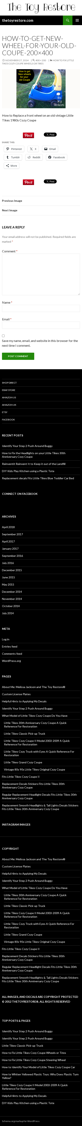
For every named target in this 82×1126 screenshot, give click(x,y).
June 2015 (8, 577)
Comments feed (12, 653)
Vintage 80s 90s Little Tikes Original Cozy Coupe (34, 769)
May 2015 (8, 584)
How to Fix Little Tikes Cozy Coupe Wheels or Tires (38, 62)
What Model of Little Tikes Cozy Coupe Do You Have (34, 715)
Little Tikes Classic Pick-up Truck (24, 733)
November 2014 (12, 598)
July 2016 (8, 563)
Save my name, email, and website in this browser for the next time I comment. (40, 343)
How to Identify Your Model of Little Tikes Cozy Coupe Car (38, 1067)
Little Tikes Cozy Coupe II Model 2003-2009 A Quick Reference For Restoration (37, 742)
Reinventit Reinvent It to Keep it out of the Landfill (33, 464)
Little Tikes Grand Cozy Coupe (23, 762)
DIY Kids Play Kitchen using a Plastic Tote (28, 471)
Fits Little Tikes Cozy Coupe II (21, 776)
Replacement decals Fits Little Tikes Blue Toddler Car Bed (38, 478)
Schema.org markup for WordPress (21, 1121)
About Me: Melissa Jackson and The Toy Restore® (33, 687)
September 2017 (12, 534)
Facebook (8, 419)
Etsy (4, 412)
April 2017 (8, 541)
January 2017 (10, 548)
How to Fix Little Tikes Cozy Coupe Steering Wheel (34, 1060)
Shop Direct (9, 382)
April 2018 (8, 527)
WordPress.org (11, 660)
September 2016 (12, 555)
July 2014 (8, 613)
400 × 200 (40, 60)
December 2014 (12, 591)
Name (7, 302)
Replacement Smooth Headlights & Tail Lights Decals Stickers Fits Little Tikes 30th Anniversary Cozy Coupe (40, 807)
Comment (10, 251)
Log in (5, 639)
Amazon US (9, 397)
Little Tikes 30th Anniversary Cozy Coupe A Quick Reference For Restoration (35, 724)
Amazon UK (9, 404)
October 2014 (11, 606)
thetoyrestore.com (17, 20)
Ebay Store (8, 390)
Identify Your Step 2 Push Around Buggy (27, 446)
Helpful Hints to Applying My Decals (24, 701)
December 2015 (12, 570)
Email (7, 319)
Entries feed (9, 646)
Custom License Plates (16, 694)
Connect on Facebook (20, 493)
